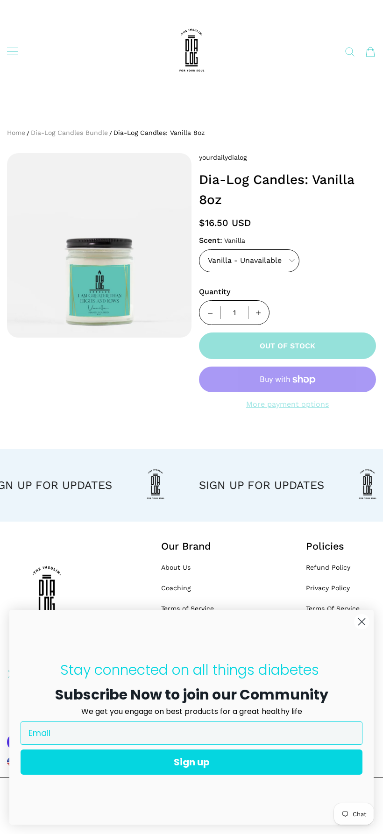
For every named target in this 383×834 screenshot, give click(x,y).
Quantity (214, 291)
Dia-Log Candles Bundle (69, 132)
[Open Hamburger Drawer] (12, 51)
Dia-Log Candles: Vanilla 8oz (159, 132)
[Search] (349, 51)
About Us (176, 567)
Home (16, 132)
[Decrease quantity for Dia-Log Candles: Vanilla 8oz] (210, 312)
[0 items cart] (370, 51)
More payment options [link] (287, 404)
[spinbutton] (234, 312)
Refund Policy (328, 567)
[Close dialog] (362, 622)
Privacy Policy (328, 588)
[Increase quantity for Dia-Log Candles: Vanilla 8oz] (258, 312)
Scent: (210, 240)
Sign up (192, 762)
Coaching (176, 588)
